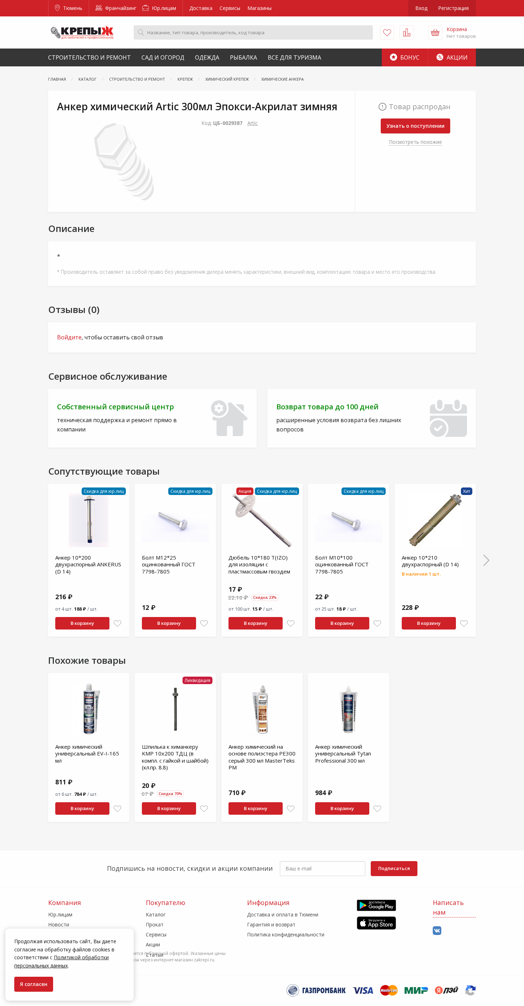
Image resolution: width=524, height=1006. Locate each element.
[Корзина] (435, 32)
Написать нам (448, 907)
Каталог (156, 914)
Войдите (69, 337)
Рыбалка (243, 57)
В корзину (82, 623)
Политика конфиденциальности (285, 934)
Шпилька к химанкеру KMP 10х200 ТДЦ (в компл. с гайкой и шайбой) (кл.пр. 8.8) (175, 757)
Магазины (259, 8)
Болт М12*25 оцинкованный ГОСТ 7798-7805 (168, 564)
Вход (421, 8)
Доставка (200, 8)
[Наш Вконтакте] (437, 931)
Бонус (409, 57)
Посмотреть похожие (415, 141)
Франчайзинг (120, 8)
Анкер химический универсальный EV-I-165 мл (87, 753)
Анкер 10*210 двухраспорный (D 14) (430, 561)
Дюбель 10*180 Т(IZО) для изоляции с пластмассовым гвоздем (259, 564)
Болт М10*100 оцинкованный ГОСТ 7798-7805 (342, 564)
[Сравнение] (407, 32)
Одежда (207, 57)
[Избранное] (387, 32)
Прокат (155, 924)
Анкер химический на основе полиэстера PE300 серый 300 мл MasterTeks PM (262, 757)
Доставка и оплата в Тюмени (282, 914)
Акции (456, 57)
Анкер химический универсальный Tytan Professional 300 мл (343, 753)
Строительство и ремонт (89, 57)
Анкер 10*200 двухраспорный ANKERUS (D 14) (88, 564)
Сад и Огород (163, 57)
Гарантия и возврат (271, 924)
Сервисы (230, 8)
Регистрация (453, 8)
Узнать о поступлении (415, 125)
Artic (252, 123)
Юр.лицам (163, 8)
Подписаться (394, 868)
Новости (58, 924)
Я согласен (33, 984)
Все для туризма (294, 57)
